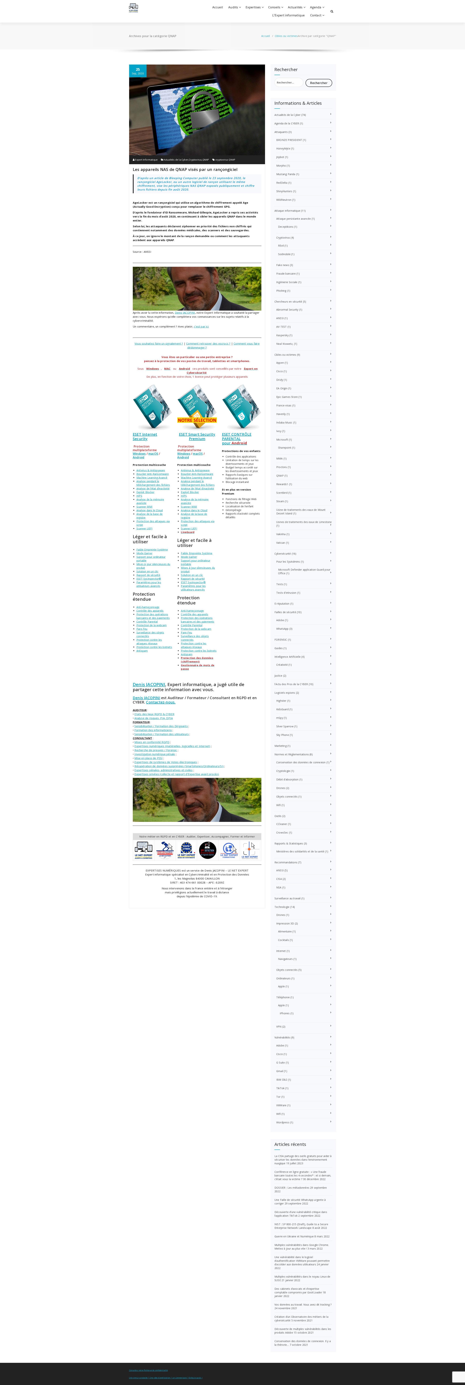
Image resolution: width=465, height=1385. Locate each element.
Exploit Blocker (145, 492)
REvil (281, 245)
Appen (280, 362)
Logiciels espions (284, 692)
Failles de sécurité (285, 612)
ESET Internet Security (145, 436)
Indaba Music (284, 422)
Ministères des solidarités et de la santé (300, 851)
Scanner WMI (144, 506)
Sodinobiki (284, 254)
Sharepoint (284, 447)
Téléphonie (283, 997)
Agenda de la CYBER (286, 123)
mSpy (279, 718)
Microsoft (282, 439)
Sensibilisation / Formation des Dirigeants (161, 726)
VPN (279, 1026)
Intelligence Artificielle (287, 656)
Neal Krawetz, (284, 343)
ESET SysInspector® (148, 578)
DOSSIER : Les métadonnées (291, 1187)
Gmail (279, 1071)
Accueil (217, 7)
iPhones (285, 1013)
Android (138, 457)
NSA (279, 887)
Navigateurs (285, 959)
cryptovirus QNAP (225, 159)
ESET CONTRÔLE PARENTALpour (237, 438)
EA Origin (281, 388)
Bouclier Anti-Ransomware (152, 474)
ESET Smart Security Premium (197, 436)
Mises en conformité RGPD (151, 742)
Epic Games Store (287, 397)
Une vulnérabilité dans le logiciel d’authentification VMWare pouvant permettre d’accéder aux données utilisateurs (302, 1260)
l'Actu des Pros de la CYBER (291, 684)
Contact (315, 15)
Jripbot (280, 157)
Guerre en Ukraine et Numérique (294, 1236)
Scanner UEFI (144, 528)
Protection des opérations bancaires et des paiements (153, 616)
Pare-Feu (141, 629)
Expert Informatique (146, 159)
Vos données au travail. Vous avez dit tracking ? (303, 1304)
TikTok (280, 1088)
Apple (281, 986)
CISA (279, 879)
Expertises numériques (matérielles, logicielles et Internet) (172, 746)
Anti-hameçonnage (147, 607)
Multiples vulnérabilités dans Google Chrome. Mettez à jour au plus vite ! (301, 1246)
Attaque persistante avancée (293, 218)
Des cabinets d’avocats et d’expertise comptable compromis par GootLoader (298, 1290)
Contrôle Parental (147, 621)
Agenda (315, 7)
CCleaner (281, 824)
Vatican (280, 542)
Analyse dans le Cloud (149, 510)
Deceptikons (285, 226)
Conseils (274, 7)
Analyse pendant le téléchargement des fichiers (153, 483)
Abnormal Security (287, 309)
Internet (281, 951)
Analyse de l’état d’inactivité (152, 488)
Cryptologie (283, 771)
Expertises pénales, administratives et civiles (163, 770)
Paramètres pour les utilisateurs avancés (148, 584)
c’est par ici (201, 326)
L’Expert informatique (288, 15)
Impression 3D (285, 923)
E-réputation (281, 603)
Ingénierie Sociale (287, 282)
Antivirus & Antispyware (150, 470)
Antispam (142, 650)
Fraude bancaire (286, 273)
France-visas (283, 405)
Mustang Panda (285, 174)
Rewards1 (282, 484)
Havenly (281, 414)
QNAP (206, 159)
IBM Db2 (281, 1079)
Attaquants (281, 132)
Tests (279, 584)
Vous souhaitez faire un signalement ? (159, 343)
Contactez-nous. (160, 702)
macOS (153, 454)
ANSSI (280, 318)
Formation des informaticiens (153, 730)
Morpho (281, 165)
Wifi (278, 805)
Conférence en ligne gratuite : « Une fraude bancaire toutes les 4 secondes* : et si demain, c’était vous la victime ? (302, 1175)
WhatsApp (282, 628)
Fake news (282, 265)
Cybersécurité (282, 553)
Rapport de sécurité (148, 575)
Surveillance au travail (287, 898)
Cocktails (283, 940)
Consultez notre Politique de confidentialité (148, 1370)
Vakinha (281, 534)
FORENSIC (280, 639)
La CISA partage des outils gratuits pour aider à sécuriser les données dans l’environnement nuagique (303, 1159)
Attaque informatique (287, 210)
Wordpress (282, 1122)
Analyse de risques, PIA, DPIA (153, 718)
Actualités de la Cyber (176, 159)
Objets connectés (287, 796)
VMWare (281, 1105)
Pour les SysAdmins (288, 561)
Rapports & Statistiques (288, 843)
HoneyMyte (283, 148)
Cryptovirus (195, 159)
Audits (233, 7)
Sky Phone (282, 735)
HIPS (139, 495)
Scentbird (282, 492)
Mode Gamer (144, 553)
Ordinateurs (283, 978)
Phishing (281, 290)
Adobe (280, 620)
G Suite (280, 1062)
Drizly (279, 379)
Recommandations (285, 862)
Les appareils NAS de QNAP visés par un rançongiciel (185, 169)
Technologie (281, 907)
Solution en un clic (147, 571)
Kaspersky (282, 335)
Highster (281, 700)
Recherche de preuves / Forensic (155, 750)
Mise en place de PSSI (148, 758)
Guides (278, 648)
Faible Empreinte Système (152, 549)
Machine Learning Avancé (151, 477)
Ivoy (278, 431)
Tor (278, 1096)
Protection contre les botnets (154, 647)
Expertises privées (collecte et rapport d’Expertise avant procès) (176, 774)
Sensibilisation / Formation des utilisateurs (161, 734)
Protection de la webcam (151, 625)
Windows (139, 454)
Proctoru (281, 467)
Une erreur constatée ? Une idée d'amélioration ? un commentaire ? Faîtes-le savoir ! (166, 1377)
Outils (277, 816)
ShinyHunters (284, 191)
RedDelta (282, 182)
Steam (280, 501)
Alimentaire (285, 931)
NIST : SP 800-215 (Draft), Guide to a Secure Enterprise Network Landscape (301, 1226)
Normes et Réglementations (291, 754)
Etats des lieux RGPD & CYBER (154, 714)
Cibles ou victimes (286, 36)
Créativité (282, 664)
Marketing (280, 746)
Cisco (279, 371)
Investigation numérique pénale (154, 754)
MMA (279, 458)
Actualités (295, 7)
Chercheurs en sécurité (288, 301)
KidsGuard (282, 709)
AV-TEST (281, 326)
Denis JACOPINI (185, 312)
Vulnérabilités (282, 1037)
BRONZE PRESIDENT (289, 140)
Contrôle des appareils (149, 610)
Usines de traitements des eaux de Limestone (304, 522)
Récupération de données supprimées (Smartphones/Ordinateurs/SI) (179, 766)
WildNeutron (283, 199)
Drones (280, 788)
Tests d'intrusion (286, 592)
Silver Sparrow (285, 726)
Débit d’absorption (287, 779)
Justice (278, 675)
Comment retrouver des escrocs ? (208, 343)
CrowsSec (282, 832)
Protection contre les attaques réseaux (149, 641)
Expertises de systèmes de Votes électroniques (165, 762)
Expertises (253, 7)
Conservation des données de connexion (301, 762)
